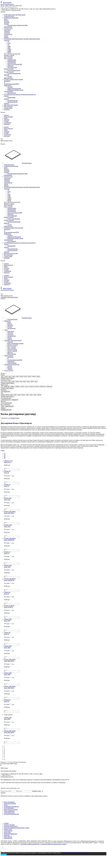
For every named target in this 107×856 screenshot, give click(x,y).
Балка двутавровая (9, 802)
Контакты (7, 124)
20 (4, 456)
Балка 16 (6, 594)
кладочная (10, 334)
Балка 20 (6, 701)
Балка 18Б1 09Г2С (9, 661)
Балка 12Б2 (7, 526)
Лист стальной (11, 348)
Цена (17, 418)
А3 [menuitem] (8, 45)
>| (4, 759)
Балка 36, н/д (7, 462)
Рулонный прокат (12, 319)
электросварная (11, 363)
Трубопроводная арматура (11, 364)
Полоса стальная (12, 349)
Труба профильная (9, 811)
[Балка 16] (7, 592)
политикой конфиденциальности (29, 844)
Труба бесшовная (9, 808)
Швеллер (10, 352)
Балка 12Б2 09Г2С (9, 540)
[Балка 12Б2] (8, 525)
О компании (7, 122)
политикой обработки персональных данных (53, 844)
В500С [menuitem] (9, 52)
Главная (6, 115)
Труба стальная (8, 355)
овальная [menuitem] (9, 87)
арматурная (10, 331)
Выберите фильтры (6, 409)
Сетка (6, 330)
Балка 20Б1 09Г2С (9, 732)
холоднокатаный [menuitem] (12, 67)
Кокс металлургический (11, 809)
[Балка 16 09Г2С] (9, 605)
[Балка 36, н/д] (8, 461)
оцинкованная (11, 328)
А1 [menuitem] (8, 42)
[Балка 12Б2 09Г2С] (10, 538)
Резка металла (8, 836)
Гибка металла (8, 838)
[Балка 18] (7, 632)
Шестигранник (11, 354)
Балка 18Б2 (7, 674)
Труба (5, 805)
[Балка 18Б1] (8, 646)
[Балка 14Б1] (8, 565)
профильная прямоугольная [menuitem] (15, 90)
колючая (9, 327)
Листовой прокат (26, 318)
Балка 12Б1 (7, 499)
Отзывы (6, 121)
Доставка (6, 119)
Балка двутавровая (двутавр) (15, 343)
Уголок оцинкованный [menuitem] (13, 73)
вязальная (10, 325)
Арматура (10, 342)
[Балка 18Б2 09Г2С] (10, 686)
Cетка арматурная (9, 812)
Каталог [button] (3, 12)
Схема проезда (8, 830)
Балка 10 (6, 472)
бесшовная (10, 357)
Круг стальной (11, 346)
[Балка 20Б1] (8, 717)
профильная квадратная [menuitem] (14, 88)
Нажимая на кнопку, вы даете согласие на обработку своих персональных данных (24, 796)
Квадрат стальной (12, 345)
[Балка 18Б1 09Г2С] (10, 659)
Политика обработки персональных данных (16, 827)
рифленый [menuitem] (10, 66)
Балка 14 (6, 553)
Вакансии (7, 835)
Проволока (7, 321)
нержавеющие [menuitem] (11, 97)
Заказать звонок (15, 10)
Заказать (3, 793)
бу (8, 358)
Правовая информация (10, 833)
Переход (9, 367)
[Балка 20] (7, 700)
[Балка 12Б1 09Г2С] (10, 511)
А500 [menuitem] (8, 48)
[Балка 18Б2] (8, 673)
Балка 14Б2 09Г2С (9, 580)
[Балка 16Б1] (8, 619)
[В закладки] (4, 468)
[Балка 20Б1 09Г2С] (10, 731)
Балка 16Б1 (7, 620)
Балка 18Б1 (7, 647)
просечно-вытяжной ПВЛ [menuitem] (14, 64)
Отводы (9, 366)
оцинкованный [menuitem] (11, 63)
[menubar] (53, 62)
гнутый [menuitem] (9, 76)
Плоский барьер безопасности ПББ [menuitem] (17, 25)
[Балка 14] (7, 552)
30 (4, 458)
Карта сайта (7, 832)
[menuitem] (14, 14)
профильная (10, 361)
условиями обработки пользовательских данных (75, 852)
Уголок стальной (12, 351)
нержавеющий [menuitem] (11, 61)
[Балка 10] (7, 471)
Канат (9, 322)
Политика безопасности (11, 826)
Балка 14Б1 (7, 567)
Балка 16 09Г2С (8, 607)
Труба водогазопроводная (11, 814)
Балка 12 (6, 486)
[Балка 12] (7, 484)
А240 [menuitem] (8, 43)
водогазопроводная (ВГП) (14, 360)
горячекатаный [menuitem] (11, 60)
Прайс (6, 118)
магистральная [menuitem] (11, 93)
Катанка (9, 324)
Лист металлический (10, 803)
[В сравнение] (6, 468)
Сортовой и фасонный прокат (9, 297)
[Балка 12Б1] (8, 498)
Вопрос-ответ (8, 829)
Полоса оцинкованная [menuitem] (13, 70)
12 (4, 453)
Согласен (3, 854)
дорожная (10, 333)
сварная (9, 339)
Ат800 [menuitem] (9, 51)
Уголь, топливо (8, 370)
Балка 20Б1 (7, 719)
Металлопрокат (8, 116)
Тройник (9, 369)
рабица (9, 337)
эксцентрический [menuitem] (12, 102)
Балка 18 (6, 634)
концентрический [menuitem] (12, 100)
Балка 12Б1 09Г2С (9, 513)
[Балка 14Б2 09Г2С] (10, 579)
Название (13, 418)
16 (4, 455)
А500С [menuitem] (9, 49)
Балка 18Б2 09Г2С (9, 688)
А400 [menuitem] (8, 46)
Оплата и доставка (9, 824)
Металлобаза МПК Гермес (9, 763)
